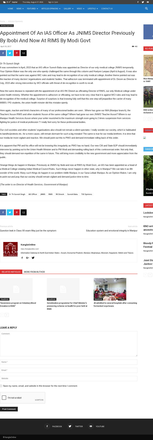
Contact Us (107, 8)
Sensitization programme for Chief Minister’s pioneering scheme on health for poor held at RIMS (67, 306)
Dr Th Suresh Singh (17, 194)
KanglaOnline (28, 244)
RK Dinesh (60, 194)
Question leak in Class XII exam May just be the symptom (28, 230)
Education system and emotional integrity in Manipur (111, 230)
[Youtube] (148, 2)
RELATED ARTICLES (11, 272)
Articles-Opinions (49, 8)
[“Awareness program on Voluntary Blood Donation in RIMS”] (22, 289)
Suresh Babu (72, 194)
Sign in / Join (53, 2)
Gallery (67, 8)
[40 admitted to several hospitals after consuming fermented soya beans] (115, 289)
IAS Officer (33, 194)
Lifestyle (92, 8)
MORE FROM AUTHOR (34, 272)
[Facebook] (138, 2)
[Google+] (28, 258)
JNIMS (42, 194)
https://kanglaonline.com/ (30, 249)
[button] (146, 8)
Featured (31, 8)
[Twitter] (143, 2)
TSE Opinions (86, 194)
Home (10, 8)
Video (79, 8)
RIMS (51, 194)
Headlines (5, 299)
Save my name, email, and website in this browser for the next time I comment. (40, 386)
